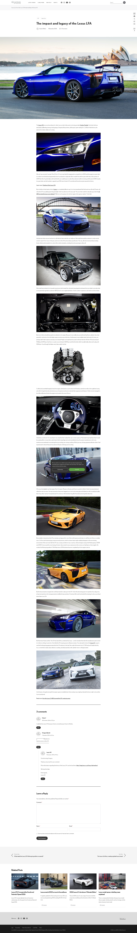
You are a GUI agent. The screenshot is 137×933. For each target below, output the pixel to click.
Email (71, 826)
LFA (23, 7)
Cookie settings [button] (60, 469)
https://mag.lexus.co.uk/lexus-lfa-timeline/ (87, 765)
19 (73, 905)
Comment (39, 802)
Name (38, 826)
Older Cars (20, 7)
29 (44, 905)
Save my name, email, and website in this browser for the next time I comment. (56, 833)
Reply (38, 727)
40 (102, 905)
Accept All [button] (77, 469)
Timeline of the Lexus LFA (49, 185)
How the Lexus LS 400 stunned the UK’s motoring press (56, 698)
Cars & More (16, 7)
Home (12, 7)
